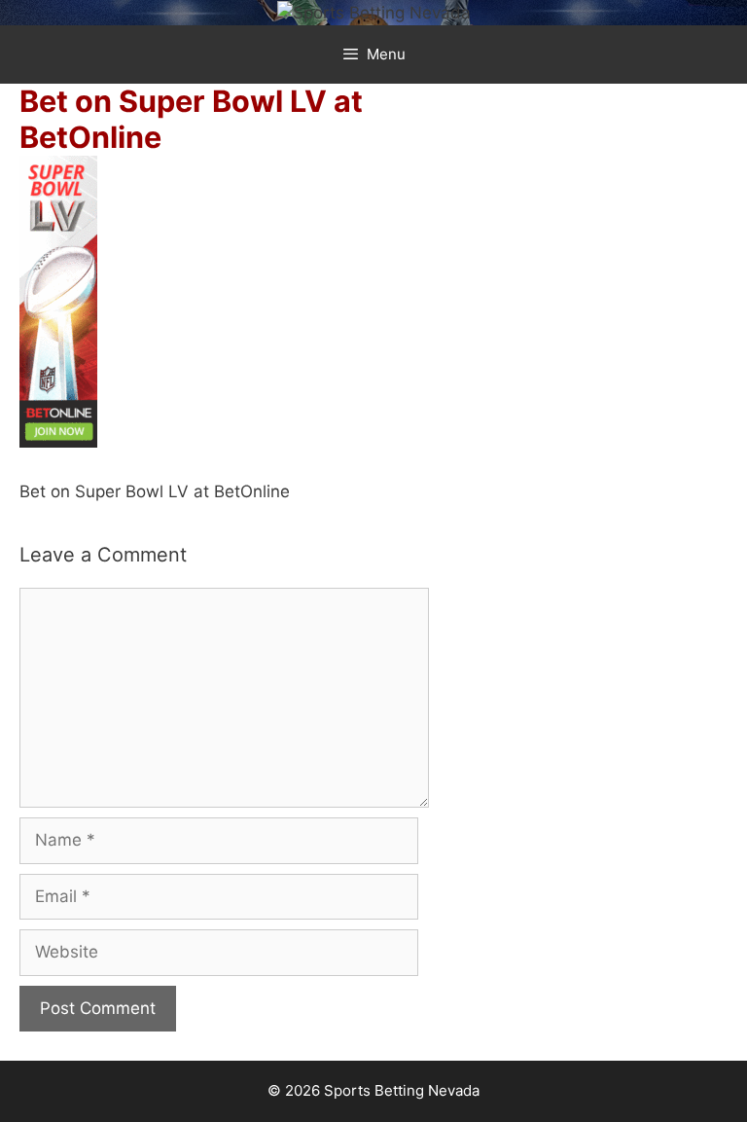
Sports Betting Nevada (402, 1090)
